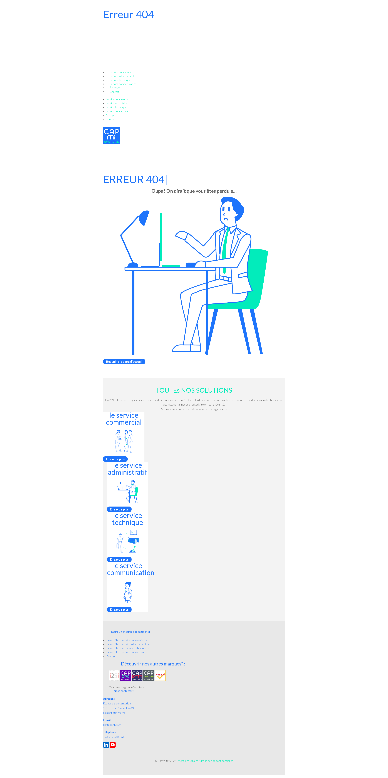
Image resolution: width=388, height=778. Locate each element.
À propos (115, 87)
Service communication (123, 84)
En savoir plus (115, 459)
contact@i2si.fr (112, 724)
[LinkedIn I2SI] (106, 746)
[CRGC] (160, 679)
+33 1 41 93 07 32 (113, 736)
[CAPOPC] (125, 679)
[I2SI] (114, 679)
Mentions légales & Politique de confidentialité (205, 760)
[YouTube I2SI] (113, 746)
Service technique (120, 80)
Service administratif (122, 76)
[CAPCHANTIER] (148, 679)
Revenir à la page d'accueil (124, 361)
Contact (114, 91)
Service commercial (121, 72)
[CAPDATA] (137, 679)
